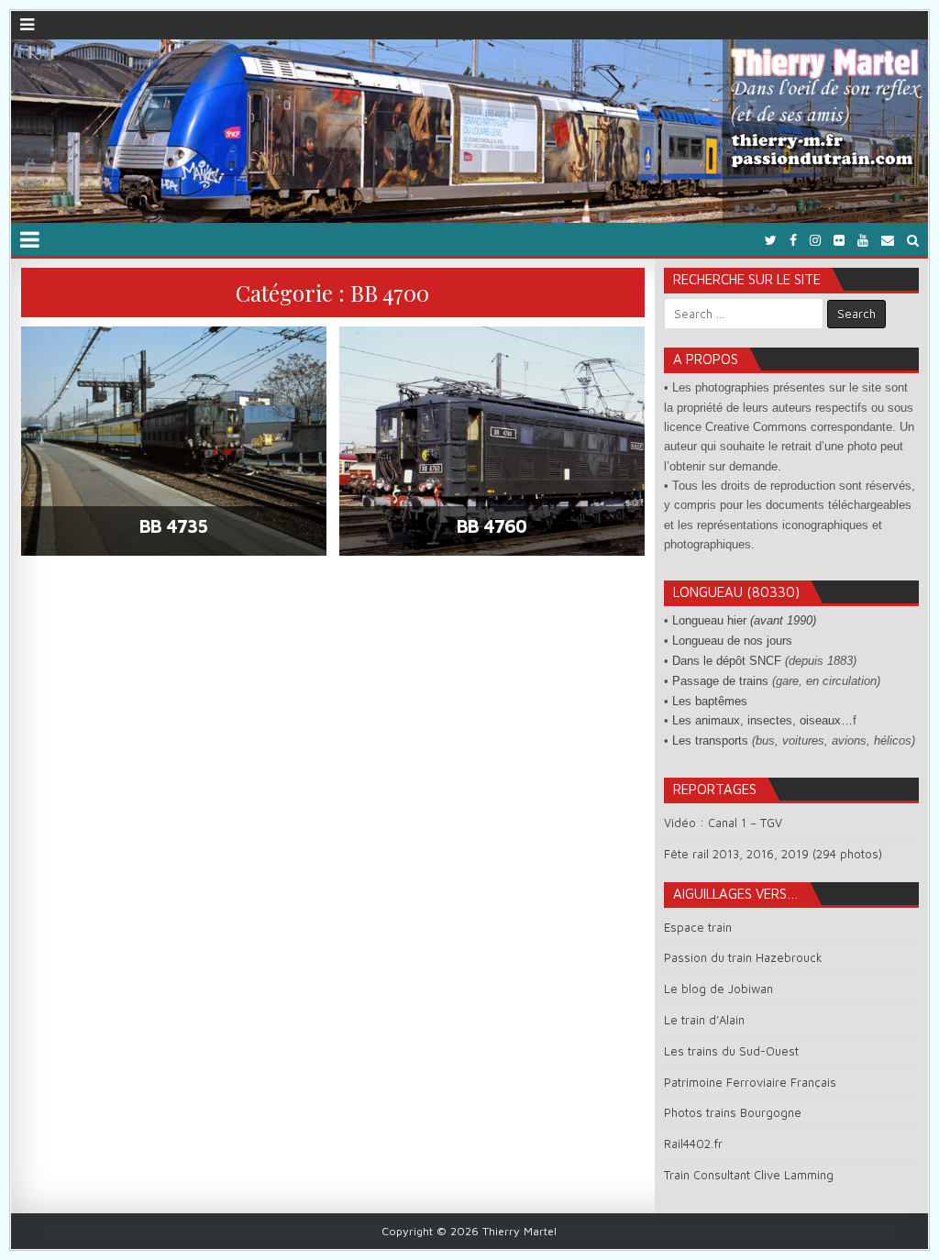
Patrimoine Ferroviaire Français (750, 1082)
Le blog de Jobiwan (718, 988)
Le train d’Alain (704, 1019)
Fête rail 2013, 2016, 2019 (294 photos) (773, 853)
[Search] (913, 240)
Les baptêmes (709, 701)
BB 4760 (491, 525)
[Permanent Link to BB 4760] (492, 441)
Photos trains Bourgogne (732, 1112)
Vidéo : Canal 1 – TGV (723, 822)
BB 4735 (173, 525)
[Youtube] (862, 240)
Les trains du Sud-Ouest (731, 1051)
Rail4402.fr (693, 1143)
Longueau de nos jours (732, 640)
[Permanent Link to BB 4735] (173, 441)
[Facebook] (793, 240)
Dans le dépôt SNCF (726, 661)
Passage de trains (720, 681)
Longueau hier (744, 620)
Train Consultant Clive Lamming (749, 1174)
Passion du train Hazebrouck (743, 957)
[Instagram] (815, 240)
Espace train (698, 927)
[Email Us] (887, 240)
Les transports (710, 740)
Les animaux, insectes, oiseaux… (762, 720)
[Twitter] (771, 240)
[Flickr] (839, 240)
